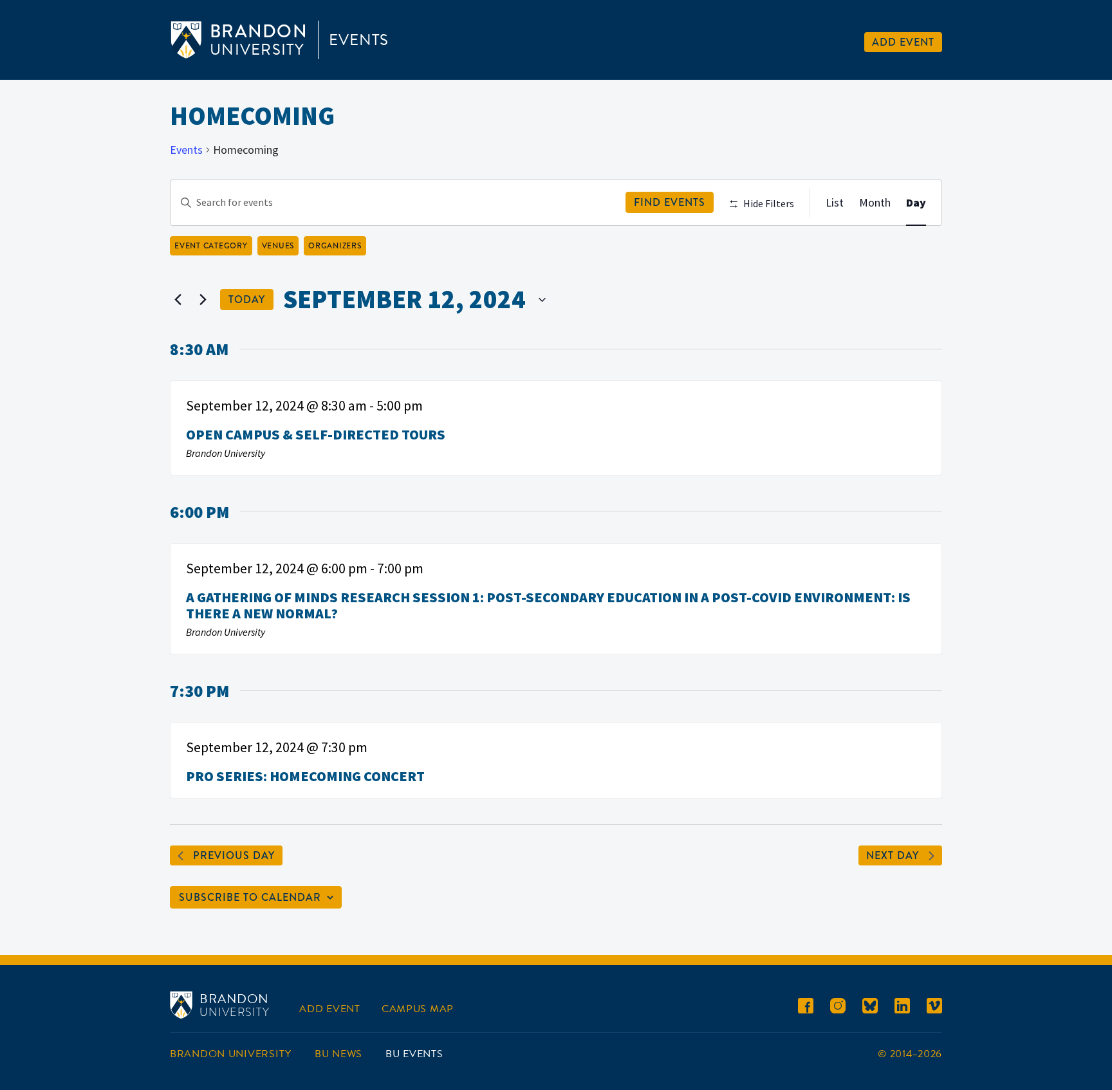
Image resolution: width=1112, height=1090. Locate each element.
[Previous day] (177, 300)
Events (359, 39)
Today (246, 299)
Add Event (903, 42)
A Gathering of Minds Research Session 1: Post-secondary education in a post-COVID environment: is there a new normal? (548, 605)
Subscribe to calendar (250, 897)
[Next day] (202, 300)
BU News (338, 1054)
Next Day (892, 855)
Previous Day (234, 855)
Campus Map (418, 1009)
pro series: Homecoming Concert (305, 776)
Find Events (669, 202)
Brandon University (231, 1054)
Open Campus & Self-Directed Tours (315, 434)
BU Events (414, 1054)
